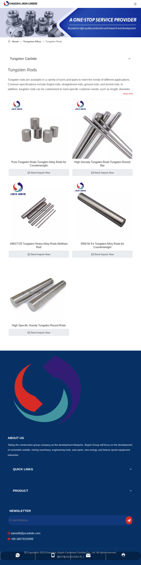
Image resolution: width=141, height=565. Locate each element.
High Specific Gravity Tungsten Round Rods (39, 325)
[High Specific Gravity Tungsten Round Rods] (39, 291)
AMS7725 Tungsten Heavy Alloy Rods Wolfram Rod (39, 245)
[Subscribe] (129, 520)
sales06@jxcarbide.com (25, 533)
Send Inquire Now (40, 172)
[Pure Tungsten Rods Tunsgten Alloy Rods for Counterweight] (39, 128)
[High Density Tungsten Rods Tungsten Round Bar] (102, 128)
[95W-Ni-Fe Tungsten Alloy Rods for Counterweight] (102, 210)
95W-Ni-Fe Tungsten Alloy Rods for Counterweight (102, 245)
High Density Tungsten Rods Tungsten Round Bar (102, 164)
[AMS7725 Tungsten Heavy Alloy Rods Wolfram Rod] (39, 210)
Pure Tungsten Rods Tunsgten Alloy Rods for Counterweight (38, 164)
